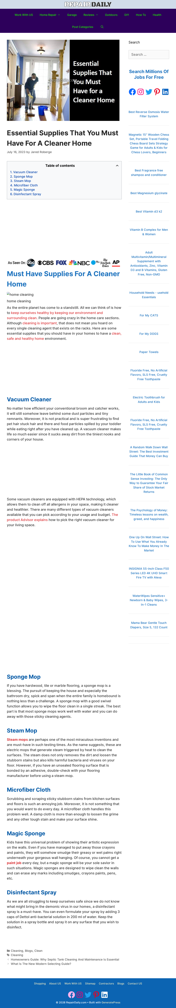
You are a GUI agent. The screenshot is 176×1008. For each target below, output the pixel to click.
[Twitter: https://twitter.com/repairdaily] (149, 92)
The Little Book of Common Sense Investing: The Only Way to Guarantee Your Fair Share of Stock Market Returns (148, 483)
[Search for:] (149, 54)
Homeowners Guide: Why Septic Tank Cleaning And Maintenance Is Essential (65, 959)
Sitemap (90, 983)
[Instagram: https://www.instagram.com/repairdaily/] (140, 92)
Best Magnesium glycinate (148, 193)
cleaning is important (40, 323)
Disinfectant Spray (27, 194)
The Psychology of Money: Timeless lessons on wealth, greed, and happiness (148, 514)
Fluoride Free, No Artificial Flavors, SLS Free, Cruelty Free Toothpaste (148, 375)
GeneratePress (111, 1002)
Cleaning (17, 950)
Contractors (106, 983)
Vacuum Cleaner (25, 172)
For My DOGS (148, 333)
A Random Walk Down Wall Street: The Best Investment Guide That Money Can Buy (148, 452)
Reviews (89, 15)
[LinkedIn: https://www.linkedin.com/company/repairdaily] (165, 92)
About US (55, 983)
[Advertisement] (64, 229)
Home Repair (48, 15)
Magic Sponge (24, 189)
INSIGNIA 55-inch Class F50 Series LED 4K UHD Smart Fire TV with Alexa (149, 573)
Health (157, 15)
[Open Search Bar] (102, 27)
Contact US (135, 983)
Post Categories (82, 27)
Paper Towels (148, 352)
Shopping (40, 983)
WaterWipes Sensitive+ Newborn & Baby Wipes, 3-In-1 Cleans (149, 600)
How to (141, 15)
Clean (38, 950)
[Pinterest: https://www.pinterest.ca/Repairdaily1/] (157, 92)
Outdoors (111, 15)
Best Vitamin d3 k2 (149, 211)
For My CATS (149, 315)
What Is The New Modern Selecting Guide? (41, 964)
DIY (126, 15)
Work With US (24, 15)
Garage (72, 15)
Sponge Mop (23, 176)
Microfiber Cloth (26, 185)
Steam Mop (22, 181)
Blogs (29, 950)
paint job (14, 863)
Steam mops (18, 740)
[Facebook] (132, 92)
